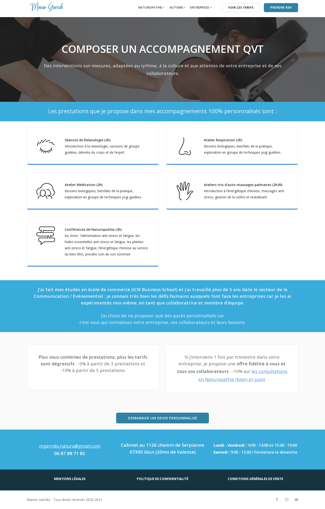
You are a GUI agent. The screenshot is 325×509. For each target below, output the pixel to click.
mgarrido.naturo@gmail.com (69, 446)
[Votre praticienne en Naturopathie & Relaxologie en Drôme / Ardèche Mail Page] (296, 499)
